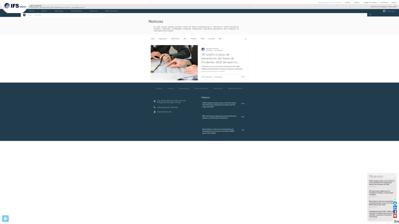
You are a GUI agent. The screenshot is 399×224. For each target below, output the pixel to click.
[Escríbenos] (395, 203)
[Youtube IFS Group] (395, 216)
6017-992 (43, 7)
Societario (211, 39)
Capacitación (163, 39)
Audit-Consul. (175, 39)
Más (220, 39)
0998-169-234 (58, 7)
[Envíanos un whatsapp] (395, 199)
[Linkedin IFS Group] (395, 207)
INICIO (30, 15)
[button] (44, 11)
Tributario (193, 39)
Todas (153, 39)
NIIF (185, 39)
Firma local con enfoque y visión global (384, 6)
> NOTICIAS (37, 15)
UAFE (202, 39)
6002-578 (50, 7)
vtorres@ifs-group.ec (78, 7)
